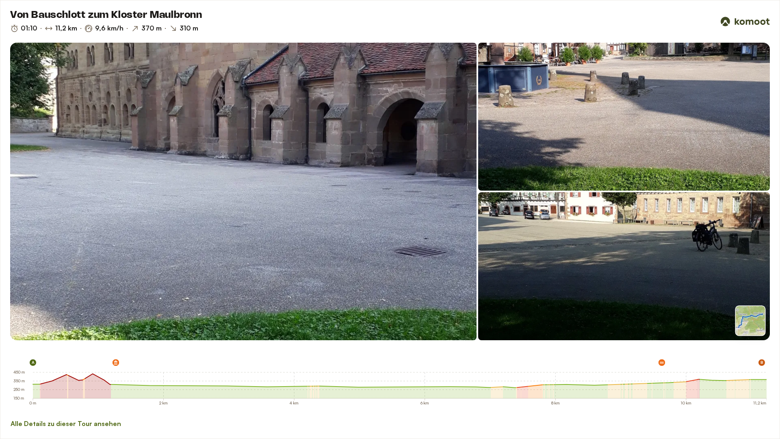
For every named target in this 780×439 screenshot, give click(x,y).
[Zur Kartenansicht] (750, 320)
